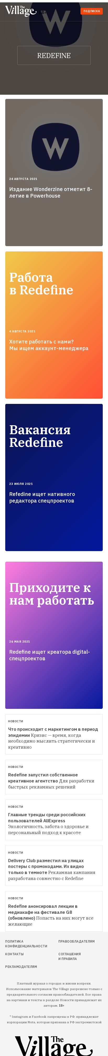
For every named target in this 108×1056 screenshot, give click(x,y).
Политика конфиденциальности (20, 943)
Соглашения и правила (69, 956)
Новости (15, 721)
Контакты (14, 954)
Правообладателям (70, 941)
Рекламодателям (20, 967)
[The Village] (22, 12)
